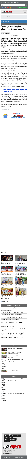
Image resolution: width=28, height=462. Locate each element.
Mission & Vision (16, 436)
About (6, 436)
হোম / (5, 17)
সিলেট (8, 17)
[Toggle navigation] (25, 11)
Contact (7, 441)
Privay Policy (8, 437)
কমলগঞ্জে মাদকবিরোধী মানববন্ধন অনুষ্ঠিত (10, 319)
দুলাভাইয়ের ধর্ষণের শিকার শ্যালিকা (8, 308)
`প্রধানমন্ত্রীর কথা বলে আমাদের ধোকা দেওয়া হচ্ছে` (11, 314)
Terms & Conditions (10, 439)
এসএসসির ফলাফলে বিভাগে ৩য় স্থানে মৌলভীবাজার (12, 337)
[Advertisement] (14, 186)
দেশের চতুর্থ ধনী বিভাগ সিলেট (7, 326)
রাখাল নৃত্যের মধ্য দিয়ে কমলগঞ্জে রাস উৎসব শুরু (11, 317)
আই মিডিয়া (11, 457)
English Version (22, 7)
